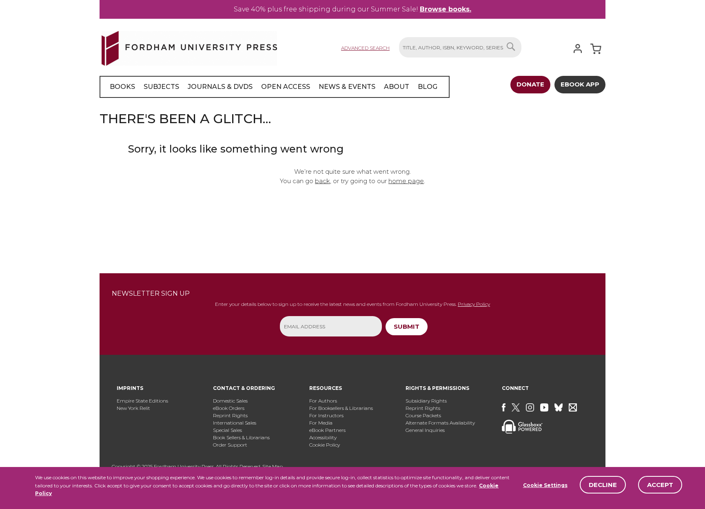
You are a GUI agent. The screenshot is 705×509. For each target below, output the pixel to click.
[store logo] (189, 47)
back (322, 181)
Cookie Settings (545, 485)
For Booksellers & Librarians (341, 408)
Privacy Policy (474, 304)
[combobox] (460, 47)
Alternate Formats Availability (440, 423)
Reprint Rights (230, 415)
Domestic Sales (230, 401)
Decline (603, 485)
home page (406, 181)
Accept (660, 485)
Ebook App (580, 84)
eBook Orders (228, 408)
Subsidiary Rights (426, 401)
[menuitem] (122, 87)
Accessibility (323, 437)
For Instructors (326, 415)
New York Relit (133, 408)
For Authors (323, 401)
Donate (530, 84)
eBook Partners (327, 430)
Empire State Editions (142, 401)
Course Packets (423, 415)
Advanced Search (365, 48)
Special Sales (227, 430)
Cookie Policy (324, 445)
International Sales (234, 423)
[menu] (275, 87)
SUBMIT (406, 326)
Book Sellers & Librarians (241, 437)
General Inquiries (425, 430)
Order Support (230, 445)
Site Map (272, 466)
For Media (321, 423)
